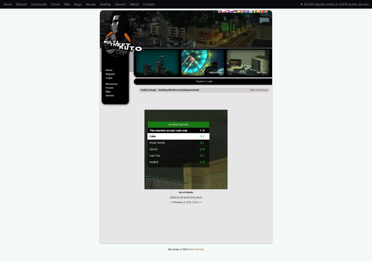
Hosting (105, 4)
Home (7, 4)
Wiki (67, 4)
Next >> (198, 202)
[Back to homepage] (186, 37)
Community (39, 4)
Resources (112, 84)
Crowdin (149, 4)
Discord (21, 4)
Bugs (77, 4)
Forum (55, 4)
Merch (134, 4)
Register (110, 74)
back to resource (259, 90)
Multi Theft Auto (196, 249)
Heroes (91, 4)
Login (109, 78)
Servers (120, 4)
